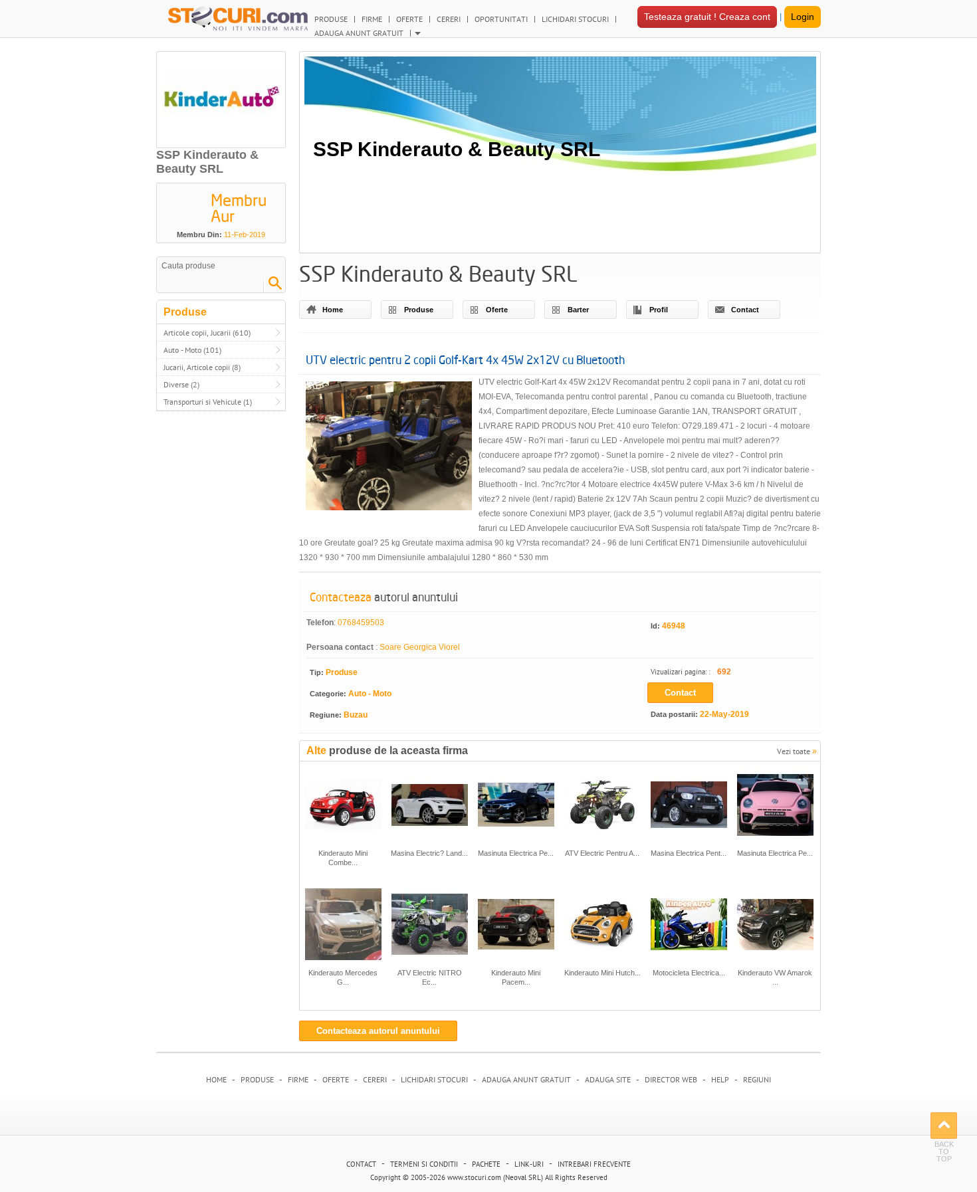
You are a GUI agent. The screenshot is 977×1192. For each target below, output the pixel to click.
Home (332, 310)
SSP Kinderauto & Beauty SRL (456, 149)
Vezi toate (797, 750)
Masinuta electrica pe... (516, 853)
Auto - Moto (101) (192, 350)
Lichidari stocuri (434, 1079)
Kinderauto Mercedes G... (343, 977)
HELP (720, 1079)
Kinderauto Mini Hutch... (602, 973)
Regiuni (757, 1079)
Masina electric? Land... (429, 853)
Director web (671, 1079)
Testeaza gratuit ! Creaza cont (707, 16)
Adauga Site (608, 1079)
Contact (745, 310)
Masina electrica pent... (688, 853)
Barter (578, 310)
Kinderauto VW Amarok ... (775, 977)
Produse (418, 310)
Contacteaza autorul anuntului (378, 1031)
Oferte (497, 310)
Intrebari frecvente (594, 1164)
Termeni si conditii (424, 1164)
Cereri (375, 1079)
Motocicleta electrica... (689, 973)
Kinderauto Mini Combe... (343, 857)
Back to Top (943, 1125)
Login (802, 16)
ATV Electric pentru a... (602, 853)
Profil (658, 310)
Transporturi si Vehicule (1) (207, 402)
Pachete (486, 1164)
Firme (298, 1079)
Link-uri (529, 1164)
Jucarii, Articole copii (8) (202, 367)
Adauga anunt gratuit (526, 1079)
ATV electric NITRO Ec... (429, 977)
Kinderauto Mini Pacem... (515, 977)
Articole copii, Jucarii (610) (207, 333)
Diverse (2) (181, 384)
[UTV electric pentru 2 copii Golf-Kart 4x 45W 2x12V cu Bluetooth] (389, 448)
